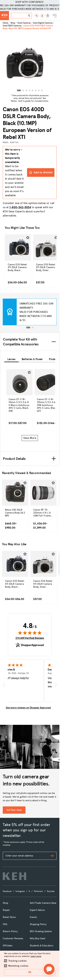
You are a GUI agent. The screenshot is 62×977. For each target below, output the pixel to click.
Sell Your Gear (14, 809)
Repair (6, 910)
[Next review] (55, 685)
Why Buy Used (37, 938)
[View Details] (18, 255)
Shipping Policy (38, 924)
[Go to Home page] (4, 15)
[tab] (11, 358)
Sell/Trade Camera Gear (43, 902)
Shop (13, 23)
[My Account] (42, 16)
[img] (30, 632)
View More (29, 438)
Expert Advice (37, 910)
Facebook (7, 891)
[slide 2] (32, 327)
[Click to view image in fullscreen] (30, 62)
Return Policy (10, 931)
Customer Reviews (13, 938)
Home (5, 23)
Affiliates (7, 945)
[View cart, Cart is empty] (48, 16)
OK (29, 972)
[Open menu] (55, 15)
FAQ (5, 924)
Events (33, 917)
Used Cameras (24, 23)
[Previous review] (4, 685)
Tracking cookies (17, 960)
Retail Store (9, 917)
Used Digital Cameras (43, 23)
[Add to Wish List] (27, 237)
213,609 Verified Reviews (30, 637)
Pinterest (38, 891)
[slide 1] (28, 327)
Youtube (51, 891)
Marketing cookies (18, 965)
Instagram (20, 891)
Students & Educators (41, 945)
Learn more (35, 956)
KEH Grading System (41, 931)
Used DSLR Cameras (12, 25)
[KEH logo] (14, 876)
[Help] (37, 16)
